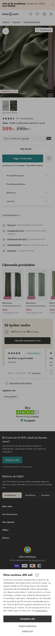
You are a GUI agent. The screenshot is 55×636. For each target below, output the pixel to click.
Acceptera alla (27, 618)
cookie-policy (41, 610)
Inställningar (27, 631)
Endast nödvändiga (27, 626)
